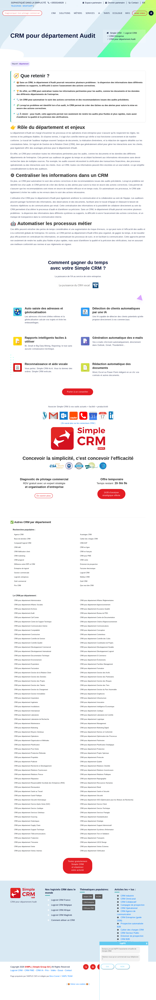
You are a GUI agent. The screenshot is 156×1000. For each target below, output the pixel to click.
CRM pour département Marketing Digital (94, 728)
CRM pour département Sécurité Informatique (30, 800)
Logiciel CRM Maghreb (61, 915)
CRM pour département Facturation (26, 668)
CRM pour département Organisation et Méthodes (31, 740)
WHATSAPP (28, 6)
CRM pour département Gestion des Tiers (94, 685)
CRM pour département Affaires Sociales (28, 605)
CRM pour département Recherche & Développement (33, 766)
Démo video (139, 13)
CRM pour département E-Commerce (93, 656)
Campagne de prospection (132, 905)
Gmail (108, 345)
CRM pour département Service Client (93, 804)
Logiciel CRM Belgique (61, 905)
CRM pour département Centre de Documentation (97, 617)
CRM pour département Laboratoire (26, 715)
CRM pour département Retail (90, 787)
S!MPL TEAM (67, 976)
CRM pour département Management (93, 723)
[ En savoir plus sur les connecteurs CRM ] (78, 423)
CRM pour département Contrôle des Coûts (95, 639)
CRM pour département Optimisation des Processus (98, 736)
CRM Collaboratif (128, 902)
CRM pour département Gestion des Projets (29, 681)
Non (122, 966)
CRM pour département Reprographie (93, 779)
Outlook (100, 345)
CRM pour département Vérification (92, 851)
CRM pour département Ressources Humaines (96, 783)
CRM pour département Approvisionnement (95, 605)
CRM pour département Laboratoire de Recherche (31, 719)
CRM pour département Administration (27, 600)
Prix (47, 970)
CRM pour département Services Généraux (29, 812)
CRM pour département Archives (25, 609)
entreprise (92, 133)
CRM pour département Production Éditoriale (30, 753)
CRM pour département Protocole (92, 757)
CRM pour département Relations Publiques (95, 774)
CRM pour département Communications (94, 626)
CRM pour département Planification (27, 745)
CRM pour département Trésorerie (26, 842)
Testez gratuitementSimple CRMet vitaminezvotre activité (77, 865)
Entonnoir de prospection (89, 564)
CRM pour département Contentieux (92, 634)
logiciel (36, 144)
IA (99, 13)
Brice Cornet (54, 976)
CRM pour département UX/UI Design (93, 842)
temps (77, 157)
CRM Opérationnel (129, 908)
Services (90, 13)
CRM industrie (127, 896)
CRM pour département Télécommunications (30, 834)
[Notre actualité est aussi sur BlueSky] (86, 967)
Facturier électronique (87, 568)
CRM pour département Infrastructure (93, 698)
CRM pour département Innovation (92, 702)
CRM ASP (83, 543)
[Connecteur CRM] (78, 416)
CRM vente (84, 560)
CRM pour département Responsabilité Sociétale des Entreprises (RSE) (39, 783)
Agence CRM (19, 534)
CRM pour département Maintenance (27, 723)
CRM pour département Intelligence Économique (97, 706)
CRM (53, 13)
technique (49, 349)
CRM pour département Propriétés (26, 757)
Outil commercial (20, 581)
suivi (47, 181)
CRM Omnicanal (128, 899)
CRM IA (39, 970)
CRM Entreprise (116, 36)
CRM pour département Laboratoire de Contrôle (96, 715)
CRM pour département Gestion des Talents (29, 685)
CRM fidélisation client (22, 551)
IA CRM (98, 897)
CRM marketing (19, 556)
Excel (101, 372)
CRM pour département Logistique (92, 719)
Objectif (15, 64)
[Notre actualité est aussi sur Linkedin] (93, 967)
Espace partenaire (93, 3)
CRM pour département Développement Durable (97, 647)
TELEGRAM (16, 6)
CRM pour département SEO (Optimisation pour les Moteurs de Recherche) (106, 800)
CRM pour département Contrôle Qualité (28, 643)
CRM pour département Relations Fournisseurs (30, 770)
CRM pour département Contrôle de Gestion (29, 639)
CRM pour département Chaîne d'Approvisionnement (98, 622)
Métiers (78, 13)
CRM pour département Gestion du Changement (31, 689)
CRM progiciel (19, 560)
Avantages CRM (86, 534)
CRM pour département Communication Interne (30, 626)
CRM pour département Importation (26, 698)
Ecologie (117, 13)
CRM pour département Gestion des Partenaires (97, 677)
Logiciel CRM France (60, 900)
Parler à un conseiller (77, 392)
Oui (107, 966)
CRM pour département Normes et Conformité (96, 732)
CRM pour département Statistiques (26, 821)
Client (65, 144)
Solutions (64, 13)
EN (143, 3)
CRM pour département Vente (24, 846)
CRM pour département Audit (122, 39)
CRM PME (29, 970)
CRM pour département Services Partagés (95, 812)
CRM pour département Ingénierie (26, 702)
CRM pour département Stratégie (91, 821)
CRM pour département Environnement (28, 660)
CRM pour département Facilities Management (96, 664)
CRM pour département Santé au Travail (28, 791)
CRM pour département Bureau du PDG (94, 613)
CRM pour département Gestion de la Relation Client (32, 673)
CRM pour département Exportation (26, 664)
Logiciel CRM (131, 33)
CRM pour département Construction (27, 634)
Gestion (45, 144)
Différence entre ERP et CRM (24, 564)
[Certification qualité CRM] (78, 466)
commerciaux (123, 319)
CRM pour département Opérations (26, 736)
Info (127, 13)
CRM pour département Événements (93, 660)
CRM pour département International (27, 711)
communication (89, 198)
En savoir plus (44, 496)
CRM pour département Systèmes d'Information (97, 830)
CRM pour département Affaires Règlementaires (97, 600)
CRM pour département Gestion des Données (30, 677)
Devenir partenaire (116, 3)
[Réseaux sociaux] (151, 13)
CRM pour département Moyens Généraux (29, 732)
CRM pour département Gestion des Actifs (95, 673)
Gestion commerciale (21, 573)
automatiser (36, 181)
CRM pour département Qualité (91, 762)
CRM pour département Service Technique (95, 808)
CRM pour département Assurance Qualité (95, 609)
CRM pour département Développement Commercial (32, 647)
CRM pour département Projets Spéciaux (94, 753)
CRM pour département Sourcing (25, 817)
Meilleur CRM (85, 577)
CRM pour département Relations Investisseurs (96, 770)
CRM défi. (17, 547)
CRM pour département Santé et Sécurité (94, 791)
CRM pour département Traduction (26, 838)
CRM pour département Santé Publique (28, 795)
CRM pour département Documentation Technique (31, 656)
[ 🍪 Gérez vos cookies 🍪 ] (78, 984)
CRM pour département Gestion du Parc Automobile (98, 689)
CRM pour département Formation (92, 668)
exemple (53, 161)
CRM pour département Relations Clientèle (95, 766)
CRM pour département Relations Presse (28, 774)
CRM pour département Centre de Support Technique (32, 622)
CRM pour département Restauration (27, 787)
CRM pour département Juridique (91, 711)
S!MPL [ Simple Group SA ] (38, 967)
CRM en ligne (85, 547)
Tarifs (107, 13)
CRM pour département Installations (26, 706)
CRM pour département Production (92, 749)
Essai (60, 970)
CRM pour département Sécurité (91, 795)
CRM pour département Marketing (26, 728)
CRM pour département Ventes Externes (94, 846)
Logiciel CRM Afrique (60, 910)
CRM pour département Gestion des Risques (96, 681)
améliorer (75, 198)
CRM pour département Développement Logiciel (97, 651)
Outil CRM (83, 581)
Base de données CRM (22, 539)
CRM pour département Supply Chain (27, 825)
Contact (134, 3)
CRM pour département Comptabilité (27, 630)
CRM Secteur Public (130, 933)
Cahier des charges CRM (89, 539)
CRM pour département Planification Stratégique (97, 745)
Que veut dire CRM (87, 585)
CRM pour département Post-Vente (26, 749)
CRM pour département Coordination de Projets (96, 643)
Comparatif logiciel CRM (22, 543)
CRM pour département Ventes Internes (28, 851)
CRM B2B (125, 939)
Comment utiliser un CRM (63, 920)
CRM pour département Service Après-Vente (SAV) (32, 804)
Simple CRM (115, 33)
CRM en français (86, 551)
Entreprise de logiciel (21, 568)
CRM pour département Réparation (26, 779)
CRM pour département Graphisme (92, 694)
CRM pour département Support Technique (29, 830)
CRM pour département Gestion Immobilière (29, 694)
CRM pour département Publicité (25, 762)
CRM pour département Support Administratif (96, 825)
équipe (127, 198)
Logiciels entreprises (21, 577)
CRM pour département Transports (92, 838)
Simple (40, 368)
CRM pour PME (85, 556)
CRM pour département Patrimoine (92, 740)
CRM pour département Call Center (26, 617)
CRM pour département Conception (92, 630)
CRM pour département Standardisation (94, 817)
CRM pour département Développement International (32, 651)
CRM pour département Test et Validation (94, 834)
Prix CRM (17, 585)
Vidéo (53, 970)
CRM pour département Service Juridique (28, 808)
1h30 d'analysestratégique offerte (111, 493)
